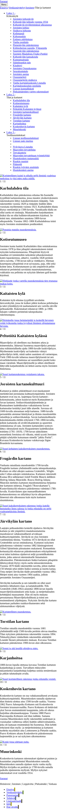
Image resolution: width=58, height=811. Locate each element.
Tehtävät (10, 798)
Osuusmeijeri (19, 77)
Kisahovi (17, 65)
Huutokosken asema (23, 170)
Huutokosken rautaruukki (26, 158)
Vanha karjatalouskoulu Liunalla (29, 83)
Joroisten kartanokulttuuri (26, 112)
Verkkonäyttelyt (14, 792)
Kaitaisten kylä (20, 106)
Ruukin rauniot (20, 161)
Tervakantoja (19, 152)
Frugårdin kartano (22, 114)
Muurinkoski (19, 129)
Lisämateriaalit (13, 801)
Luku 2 (10, 94)
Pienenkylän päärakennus (26, 45)
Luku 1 (10, 13)
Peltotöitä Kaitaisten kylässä (27, 109)
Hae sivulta (12, 807)
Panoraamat (12, 795)
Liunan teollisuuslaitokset (26, 138)
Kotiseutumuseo (21, 103)
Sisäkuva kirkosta (22, 30)
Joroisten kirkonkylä (23, 19)
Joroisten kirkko (21, 27)
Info (8, 804)
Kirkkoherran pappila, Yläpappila (30, 48)
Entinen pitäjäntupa (23, 39)
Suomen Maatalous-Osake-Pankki (30, 53)
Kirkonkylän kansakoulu (25, 56)
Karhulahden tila (21, 100)
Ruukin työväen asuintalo (26, 167)
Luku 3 (10, 132)
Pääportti (17, 164)
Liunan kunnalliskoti (23, 88)
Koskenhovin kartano (24, 126)
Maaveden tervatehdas (24, 149)
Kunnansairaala (21, 59)
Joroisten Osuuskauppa (24, 68)
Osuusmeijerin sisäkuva (25, 80)
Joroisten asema (21, 74)
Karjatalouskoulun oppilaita (27, 85)
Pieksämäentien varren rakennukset (31, 91)
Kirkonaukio (19, 36)
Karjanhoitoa (19, 123)
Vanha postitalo (21, 42)
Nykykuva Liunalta (23, 146)
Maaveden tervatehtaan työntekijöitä (31, 155)
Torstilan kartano (21, 120)
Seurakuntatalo (20, 71)
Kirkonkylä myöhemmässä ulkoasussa (32, 24)
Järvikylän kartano (22, 117)
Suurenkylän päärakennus (26, 51)
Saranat (4, 1)
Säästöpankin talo (22, 62)
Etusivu (10, 789)
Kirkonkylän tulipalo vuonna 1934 (30, 22)
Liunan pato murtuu (23, 141)
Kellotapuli (18, 33)
